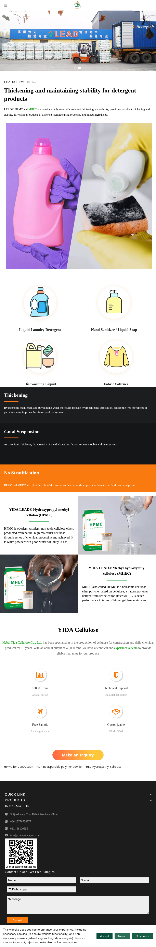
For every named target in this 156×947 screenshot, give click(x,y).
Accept (104, 936)
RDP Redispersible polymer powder (59, 767)
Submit (17, 920)
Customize (142, 936)
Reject (122, 936)
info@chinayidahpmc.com (25, 835)
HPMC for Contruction (18, 767)
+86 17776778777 (20, 821)
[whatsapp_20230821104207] (21, 853)
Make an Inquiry (78, 754)
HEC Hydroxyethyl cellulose (103, 767)
